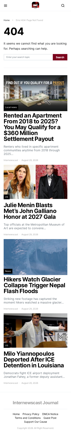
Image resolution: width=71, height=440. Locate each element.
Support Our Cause (35, 421)
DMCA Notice (50, 414)
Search (60, 57)
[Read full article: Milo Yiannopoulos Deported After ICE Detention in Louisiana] (35, 349)
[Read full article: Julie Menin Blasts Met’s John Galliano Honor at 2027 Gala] (35, 200)
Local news (11, 107)
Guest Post (50, 417)
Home (7, 20)
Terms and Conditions (28, 417)
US (6, 196)
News (8, 271)
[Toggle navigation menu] (5, 5)
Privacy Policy (31, 414)
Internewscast (11, 160)
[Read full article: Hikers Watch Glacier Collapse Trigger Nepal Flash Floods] (35, 274)
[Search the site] (63, 5)
